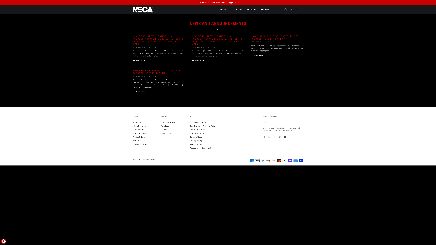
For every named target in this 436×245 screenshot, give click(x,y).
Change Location (140, 144)
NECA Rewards (139, 126)
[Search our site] (286, 9)
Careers (164, 130)
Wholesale (165, 126)
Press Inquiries (168, 122)
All (218, 29)
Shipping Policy (197, 133)
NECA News (138, 141)
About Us (137, 122)
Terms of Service (197, 137)
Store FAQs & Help (198, 122)
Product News (139, 137)
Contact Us (166, 133)
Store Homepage (140, 133)
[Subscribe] (302, 122)
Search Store (138, 130)
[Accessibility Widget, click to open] (3, 241)
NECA (140, 159)
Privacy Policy (196, 141)
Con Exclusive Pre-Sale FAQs (202, 126)
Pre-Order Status (197, 130)
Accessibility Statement (200, 148)
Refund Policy (196, 144)
